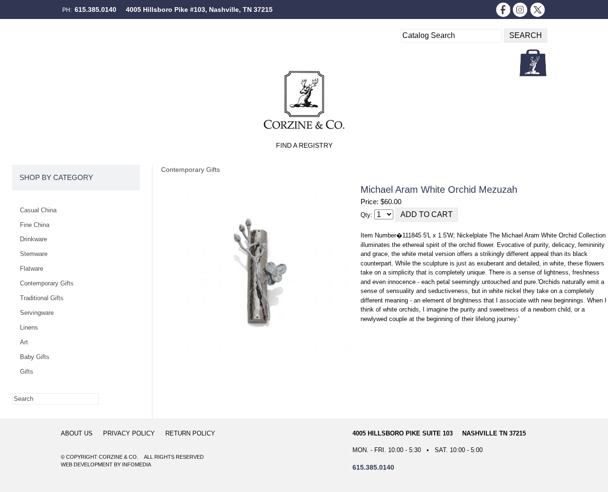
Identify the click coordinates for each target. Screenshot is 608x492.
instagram (520, 9)
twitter (537, 9)
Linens (29, 327)
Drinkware (33, 239)
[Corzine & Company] (304, 100)
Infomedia (136, 464)
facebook (502, 9)
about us (77, 433)
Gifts (26, 371)
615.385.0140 (95, 9)
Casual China (38, 210)
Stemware (34, 253)
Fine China (34, 224)
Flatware (31, 268)
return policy (190, 433)
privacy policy (129, 433)
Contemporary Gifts (190, 169)
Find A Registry (304, 145)
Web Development (87, 464)
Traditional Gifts (42, 298)
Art (24, 342)
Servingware (37, 312)
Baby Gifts (34, 356)
